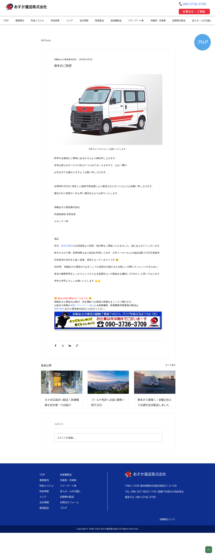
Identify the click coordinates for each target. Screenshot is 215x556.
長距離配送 (66, 474)
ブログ (63, 508)
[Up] (208, 549)
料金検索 (44, 491)
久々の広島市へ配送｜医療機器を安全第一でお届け (62, 402)
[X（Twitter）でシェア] (62, 345)
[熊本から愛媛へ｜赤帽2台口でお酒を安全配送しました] (154, 382)
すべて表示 (170, 365)
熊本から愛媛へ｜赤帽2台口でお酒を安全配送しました (154, 402)
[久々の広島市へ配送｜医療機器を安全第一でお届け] (61, 382)
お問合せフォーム (69, 502)
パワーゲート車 (68, 486)
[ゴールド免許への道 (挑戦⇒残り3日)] (108, 382)
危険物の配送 (67, 497)
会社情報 (44, 502)
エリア (43, 497)
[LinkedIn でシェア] (69, 345)
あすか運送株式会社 (30, 7)
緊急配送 (44, 508)
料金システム (46, 486)
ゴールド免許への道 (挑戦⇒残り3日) (108, 402)
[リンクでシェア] (77, 345)
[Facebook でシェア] (55, 345)
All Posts (46, 40)
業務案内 (44, 480)
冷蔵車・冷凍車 (68, 480)
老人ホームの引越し (69, 491)
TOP (42, 474)
